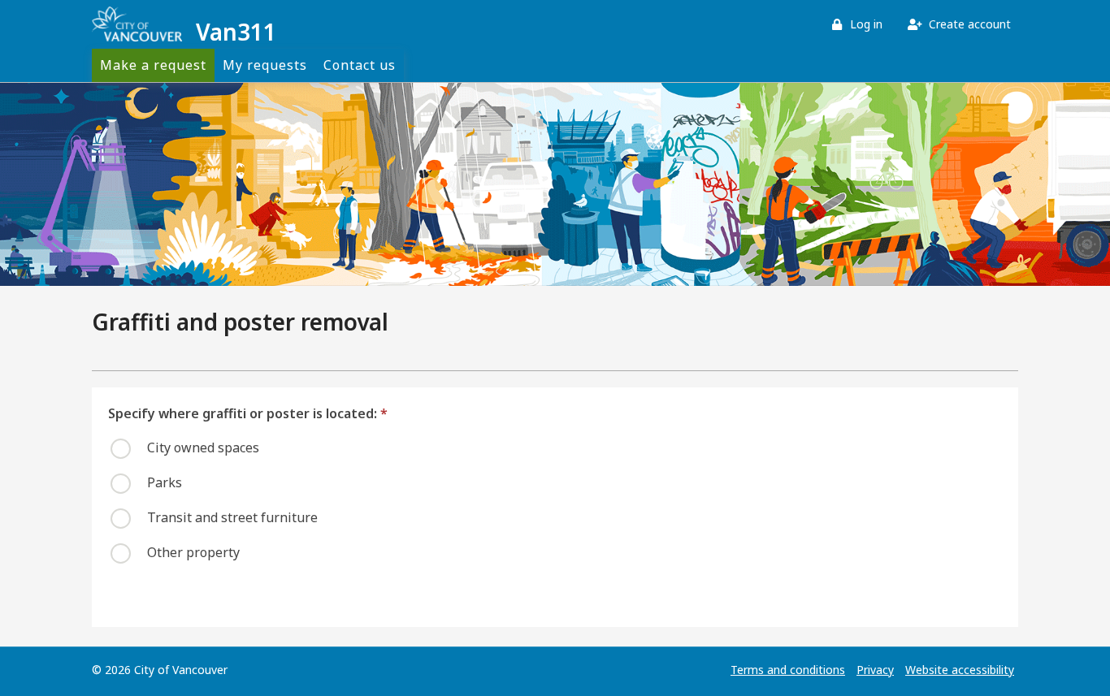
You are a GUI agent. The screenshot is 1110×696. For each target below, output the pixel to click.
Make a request (153, 65)
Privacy (875, 669)
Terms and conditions (788, 669)
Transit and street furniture (232, 517)
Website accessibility (959, 669)
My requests (265, 65)
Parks (164, 482)
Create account (968, 24)
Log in (864, 24)
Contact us (359, 65)
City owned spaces (203, 447)
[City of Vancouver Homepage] (140, 24)
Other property (193, 552)
